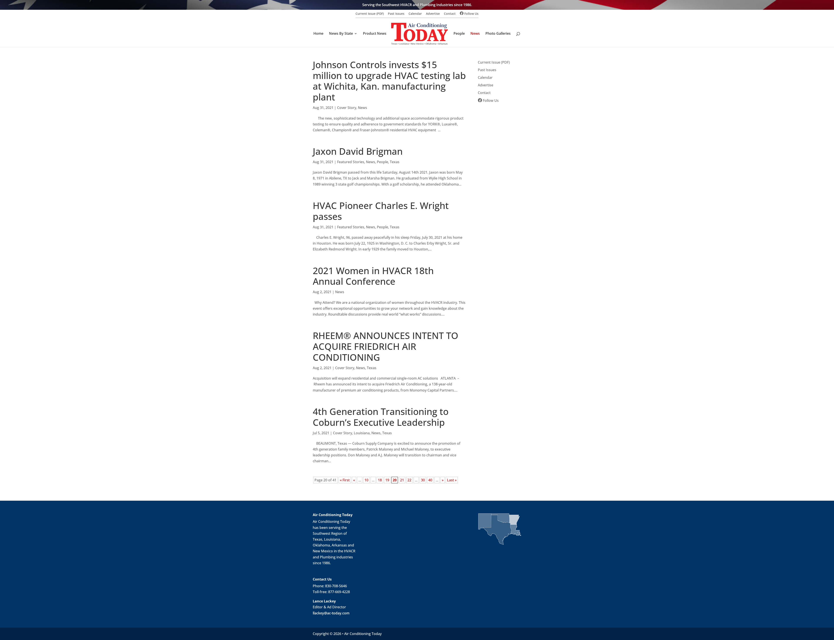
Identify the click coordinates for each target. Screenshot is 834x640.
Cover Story (346, 107)
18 (380, 480)
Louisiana (362, 433)
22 (409, 480)
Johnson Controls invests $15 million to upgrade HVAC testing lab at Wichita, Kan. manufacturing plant (389, 81)
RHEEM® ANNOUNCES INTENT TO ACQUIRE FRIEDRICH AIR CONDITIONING (385, 346)
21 (402, 480)
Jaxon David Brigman (358, 151)
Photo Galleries (498, 34)
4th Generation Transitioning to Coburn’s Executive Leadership (380, 416)
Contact (450, 14)
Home (318, 34)
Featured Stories (350, 162)
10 (366, 480)
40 (430, 480)
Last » (452, 480)
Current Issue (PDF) (370, 14)
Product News (374, 34)
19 (387, 480)
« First (345, 480)
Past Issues (396, 14)
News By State (341, 34)
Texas (394, 162)
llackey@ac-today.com (331, 613)
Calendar (415, 14)
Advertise (433, 14)
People (459, 34)
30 (423, 480)
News (475, 34)
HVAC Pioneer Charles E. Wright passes (381, 210)
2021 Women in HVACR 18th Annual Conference (373, 276)
